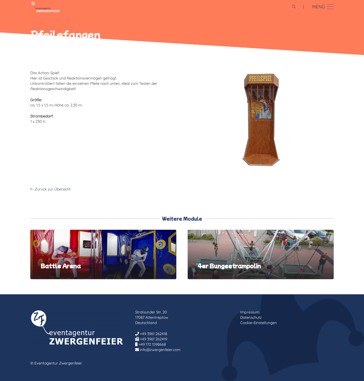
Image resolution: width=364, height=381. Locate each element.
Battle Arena (61, 265)
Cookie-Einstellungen (258, 322)
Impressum (249, 312)
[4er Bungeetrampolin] (261, 232)
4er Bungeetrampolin (229, 265)
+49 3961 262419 (153, 339)
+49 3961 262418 (153, 333)
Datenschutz (251, 317)
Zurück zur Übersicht (52, 189)
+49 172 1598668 (152, 344)
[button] (294, 6)
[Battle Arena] (103, 232)
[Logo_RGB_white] (45, 6)
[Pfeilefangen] (261, 120)
